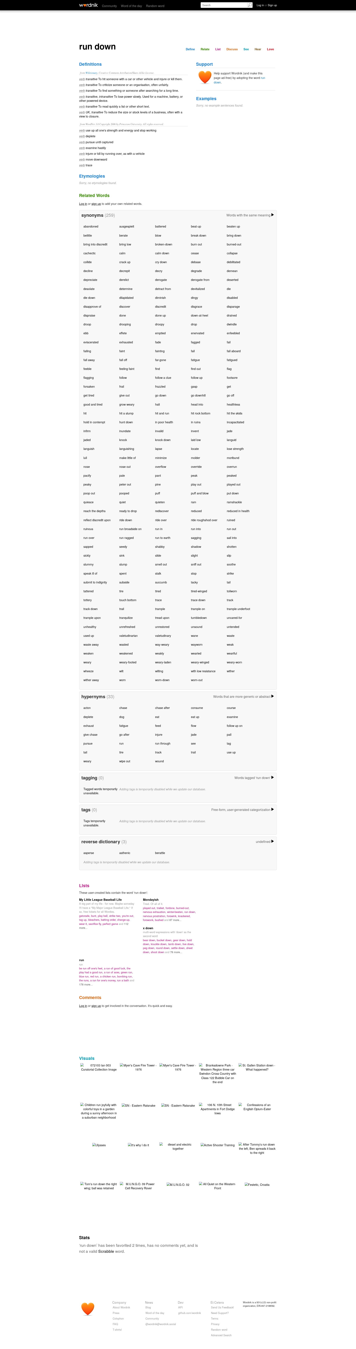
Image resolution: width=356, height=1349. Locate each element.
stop (194, 573)
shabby (160, 546)
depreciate (90, 279)
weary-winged (200, 662)
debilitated (233, 262)
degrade (196, 271)
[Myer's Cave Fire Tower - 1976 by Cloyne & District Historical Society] (138, 1067)
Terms (214, 1318)
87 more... (175, 920)
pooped (124, 493)
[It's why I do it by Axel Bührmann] (138, 1144)
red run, (95, 976)
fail (229, 342)
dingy (194, 297)
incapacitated (235, 422)
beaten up (233, 226)
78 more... (176, 952)
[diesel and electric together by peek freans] (178, 1146)
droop (87, 324)
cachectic (89, 253)
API (180, 1307)
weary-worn (234, 662)
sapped (88, 546)
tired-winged (199, 591)
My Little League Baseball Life (100, 899)
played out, (150, 908)
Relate (205, 49)
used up (88, 635)
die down (89, 297)
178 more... (86, 984)
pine (158, 484)
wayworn (197, 644)
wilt (121, 671)
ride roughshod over (204, 520)
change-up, (123, 920)
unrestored (162, 626)
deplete (88, 716)
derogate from (200, 279)
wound (159, 761)
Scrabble (106, 1251)
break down (198, 235)
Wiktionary (91, 72)
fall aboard (234, 351)
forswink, (172, 916)
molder (195, 457)
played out (233, 484)
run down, (190, 912)
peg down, (149, 948)
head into (197, 404)
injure (158, 734)
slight (194, 555)
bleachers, (94, 920)
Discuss (232, 49)
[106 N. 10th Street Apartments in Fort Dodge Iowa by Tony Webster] (217, 1108)
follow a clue (163, 377)
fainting (160, 351)
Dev (181, 1302)
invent (195, 431)
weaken (88, 653)
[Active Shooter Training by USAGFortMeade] (218, 1144)
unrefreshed (127, 626)
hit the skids (234, 413)
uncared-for (234, 617)
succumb (161, 582)
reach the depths (94, 511)
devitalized (198, 288)
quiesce (88, 502)
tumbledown (199, 617)
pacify (87, 475)
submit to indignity (95, 582)
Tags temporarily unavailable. (94, 823)
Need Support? (220, 1313)
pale (122, 475)
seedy (123, 546)
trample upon (92, 617)
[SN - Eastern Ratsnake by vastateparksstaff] (138, 1105)
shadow (196, 546)
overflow (160, 466)
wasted (124, 644)
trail (121, 608)
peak (194, 475)
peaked (232, 475)
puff (157, 493)
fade (158, 342)
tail (229, 582)
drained (232, 315)
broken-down (163, 244)
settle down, (178, 948)
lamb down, (175, 944)
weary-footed (127, 662)
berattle (160, 852)
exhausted (126, 342)
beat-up (196, 226)
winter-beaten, (175, 912)
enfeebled (233, 333)
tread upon (162, 617)
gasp (194, 386)
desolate (89, 288)
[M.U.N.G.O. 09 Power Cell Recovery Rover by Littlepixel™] (138, 1185)
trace (158, 600)
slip (229, 555)
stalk (158, 573)
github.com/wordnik (189, 1313)
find (157, 368)
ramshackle (234, 502)
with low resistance (203, 671)
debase (196, 262)
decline (88, 271)
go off (230, 395)
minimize (161, 457)
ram (193, 502)
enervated (197, 333)
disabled (232, 297)
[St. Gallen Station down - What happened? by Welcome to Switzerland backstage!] (257, 1067)
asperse (88, 852)
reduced (196, 511)
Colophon (118, 1318)
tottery (87, 600)
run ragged (126, 537)
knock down (163, 440)
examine (232, 716)
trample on (198, 608)
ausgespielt (126, 226)
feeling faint (126, 368)
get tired (88, 395)
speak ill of (90, 573)
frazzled (160, 386)
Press (116, 1313)
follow (123, 377)
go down (160, 395)
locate (195, 448)
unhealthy (89, 626)
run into (196, 529)
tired (158, 591)
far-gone (160, 360)
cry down (161, 262)
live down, (188, 944)
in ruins (195, 422)
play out (196, 484)
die (229, 288)
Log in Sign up (267, 5)
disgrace (196, 306)
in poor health (164, 422)
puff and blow (199, 493)
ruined (231, 520)
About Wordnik (121, 1307)
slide (158, 555)
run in (159, 529)
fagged (195, 342)
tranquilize (126, 617)
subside (124, 582)
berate (123, 235)
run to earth (162, 537)
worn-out (197, 680)
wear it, (84, 924)
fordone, (171, 908)
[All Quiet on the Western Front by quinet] (217, 1185)
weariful (232, 653)
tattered (88, 591)
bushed (159, 920)
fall (193, 351)
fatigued (232, 360)
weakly (159, 653)
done (122, 315)
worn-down (162, 680)
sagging (196, 537)
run (121, 743)
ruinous (88, 529)
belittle (87, 235)
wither (231, 671)
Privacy (215, 1324)
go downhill (198, 395)
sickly (86, 555)
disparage (233, 306)
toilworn (232, 591)
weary (87, 662)
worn (122, 680)
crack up (124, 262)
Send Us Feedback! (222, 1307)
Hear (258, 49)
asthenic (124, 852)
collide (87, 262)
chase (123, 707)
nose (86, 466)
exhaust (88, 725)
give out (124, 395)
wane (194, 635)
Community (109, 6)
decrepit (124, 271)
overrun (232, 466)
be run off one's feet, (91, 968)
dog (121, 716)
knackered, (184, 916)
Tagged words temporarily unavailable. (100, 791)
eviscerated (90, 342)
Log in (83, 203)
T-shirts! (117, 1329)
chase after (162, 707)
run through (162, 743)
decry (158, 271)
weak (230, 644)
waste (230, 635)
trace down (198, 600)
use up (231, 752)
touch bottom (127, 600)
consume (197, 707)
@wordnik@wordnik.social (160, 1324)
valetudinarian (128, 635)
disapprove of (92, 306)
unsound (196, 626)
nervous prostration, (155, 916)
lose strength (235, 448)
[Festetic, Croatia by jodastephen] (257, 1184)
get (229, 386)
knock (123, 440)
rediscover (162, 511)
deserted (232, 279)
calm (122, 253)
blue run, (84, 976)
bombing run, (125, 976)
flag (229, 368)
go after (124, 734)
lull (85, 457)
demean (232, 271)
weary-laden (163, 662)
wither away (91, 680)
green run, (127, 972)
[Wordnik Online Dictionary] (88, 5)
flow (193, 725)
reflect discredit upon (97, 520)
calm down (162, 253)
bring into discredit (95, 244)
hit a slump (126, 413)
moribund (233, 457)
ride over (161, 520)
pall (229, 734)
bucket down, (165, 940)
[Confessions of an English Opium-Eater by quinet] (257, 1106)
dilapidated (126, 297)
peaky (87, 484)
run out (231, 529)
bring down (234, 235)
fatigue (195, 360)
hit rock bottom (200, 413)
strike (230, 573)
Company (119, 1302)
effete (123, 333)
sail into (232, 537)
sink (121, 555)
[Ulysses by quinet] (99, 1144)
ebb (85, 333)
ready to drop (128, 511)
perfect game (111, 924)
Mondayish (151, 899)
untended (233, 626)
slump (123, 564)
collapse (232, 253)
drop (194, 324)
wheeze (88, 671)
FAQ (115, 1324)
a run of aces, (112, 972)
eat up (195, 716)
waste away (91, 644)
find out (196, 368)
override (196, 466)
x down (148, 928)
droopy (159, 324)
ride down (125, 520)
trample (160, 608)
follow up (197, 377)
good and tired (92, 404)
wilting (159, 671)
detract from (163, 288)
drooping (125, 324)
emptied (160, 333)
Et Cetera (217, 1302)
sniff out (196, 564)
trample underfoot (238, 608)
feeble (87, 368)
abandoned (90, 226)
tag (229, 743)
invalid (159, 431)
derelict (124, 279)
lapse (158, 448)
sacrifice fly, (96, 924)
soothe (231, 564)
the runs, (84, 980)
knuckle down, (159, 944)
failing (87, 351)
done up (160, 315)
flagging (88, 377)
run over (88, 537)
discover (124, 306)
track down (90, 608)
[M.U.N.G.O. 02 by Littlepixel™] (178, 1184)
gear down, (180, 940)
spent (122, 573)
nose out (125, 466)
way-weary (162, 644)
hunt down (126, 422)
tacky (194, 582)
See (246, 49)
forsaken (89, 386)
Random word (155, 6)
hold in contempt (94, 422)
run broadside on (130, 529)
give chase (90, 734)
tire (121, 591)
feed (158, 725)
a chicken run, (108, 976)
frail (121, 386)
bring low (125, 244)
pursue (88, 743)
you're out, (128, 916)
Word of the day (131, 6)
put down (233, 493)
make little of (127, 457)
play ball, (103, 916)
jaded (87, 440)
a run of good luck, (115, 968)
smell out (161, 564)
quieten (160, 502)
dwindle (232, 324)
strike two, (115, 916)
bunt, (94, 916)
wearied (196, 653)
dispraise (89, 315)
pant (158, 475)
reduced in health (238, 511)
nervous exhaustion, (155, 912)
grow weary (126, 404)
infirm (87, 431)
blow (158, 235)
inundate (125, 431)
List (218, 49)
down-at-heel (199, 315)
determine (125, 288)
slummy (88, 564)
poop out (89, 493)
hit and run (162, 413)
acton (87, 707)
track (230, 600)
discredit (160, 306)
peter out (125, 484)
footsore (232, 377)
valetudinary (163, 635)
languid (231, 440)
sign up (96, 203)
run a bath (123, 980)
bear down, (150, 940)
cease (195, 253)
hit (85, 413)
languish (88, 448)
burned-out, (183, 908)
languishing (126, 448)
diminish (160, 297)
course (231, 707)
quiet (122, 502)
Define (190, 49)
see (193, 743)
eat (157, 716)
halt (157, 404)
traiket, (161, 908)
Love (270, 49)
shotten (232, 546)
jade (229, 431)
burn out (196, 244)
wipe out (124, 761)
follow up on (234, 725)
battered (160, 226)
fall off (123, 360)
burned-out (234, 244)
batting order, (109, 920)
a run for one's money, (103, 980)
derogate (161, 279)
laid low (196, 440)
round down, (163, 948)
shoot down (158, 952)
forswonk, (149, 920)
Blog (148, 1307)
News (149, 1302)
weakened (126, 653)
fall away (89, 360)
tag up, (83, 920)
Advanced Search (221, 1335)
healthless (233, 404)
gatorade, (85, 916)
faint (122, 351)
